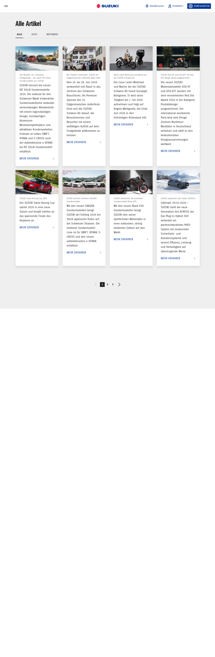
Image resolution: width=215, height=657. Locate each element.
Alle (19, 34)
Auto (34, 34)
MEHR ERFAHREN (29, 158)
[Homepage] (107, 6)
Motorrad (52, 34)
